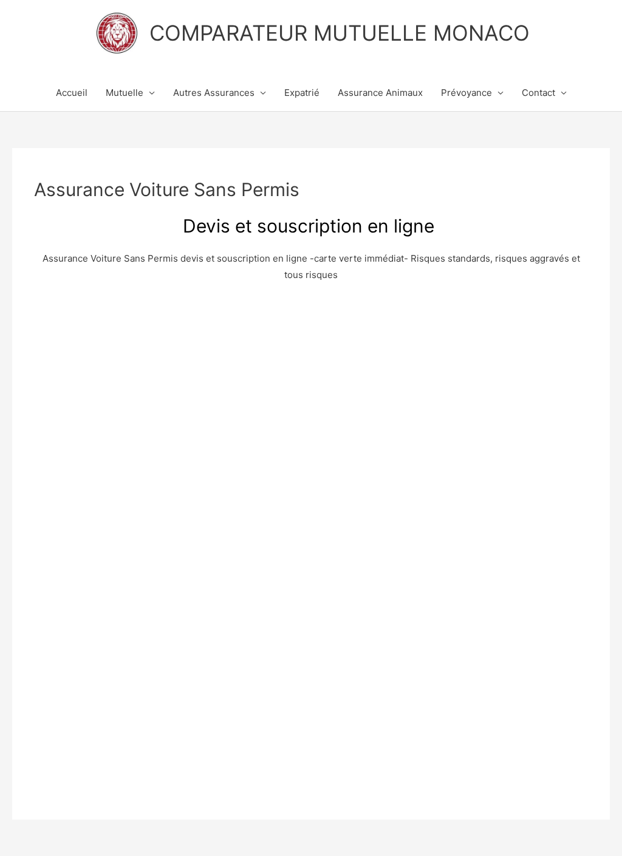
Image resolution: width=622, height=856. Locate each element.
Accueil (71, 92)
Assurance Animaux (380, 92)
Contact (538, 92)
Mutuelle (124, 92)
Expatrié (302, 92)
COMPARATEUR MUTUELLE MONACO (339, 33)
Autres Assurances (214, 92)
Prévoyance (466, 92)
